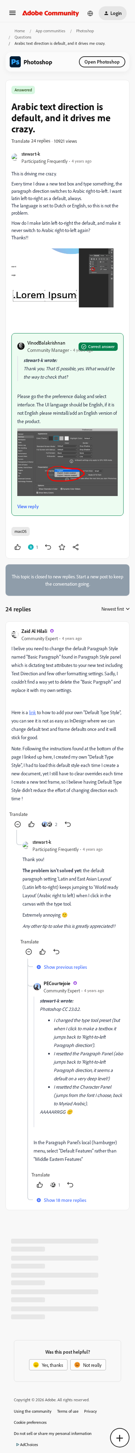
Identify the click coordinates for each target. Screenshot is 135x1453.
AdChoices (29, 1444)
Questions (23, 37)
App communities (50, 30)
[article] (67, 728)
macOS (21, 531)
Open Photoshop (102, 62)
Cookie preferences (30, 1422)
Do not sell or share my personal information (53, 1433)
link (32, 712)
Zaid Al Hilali (34, 631)
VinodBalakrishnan (46, 343)
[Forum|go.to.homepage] (50, 13)
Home (20, 30)
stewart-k (30, 154)
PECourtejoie (57, 983)
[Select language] (90, 13)
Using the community (33, 1411)
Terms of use (68, 1411)
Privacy (90, 1411)
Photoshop (85, 30)
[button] (12, 15)
